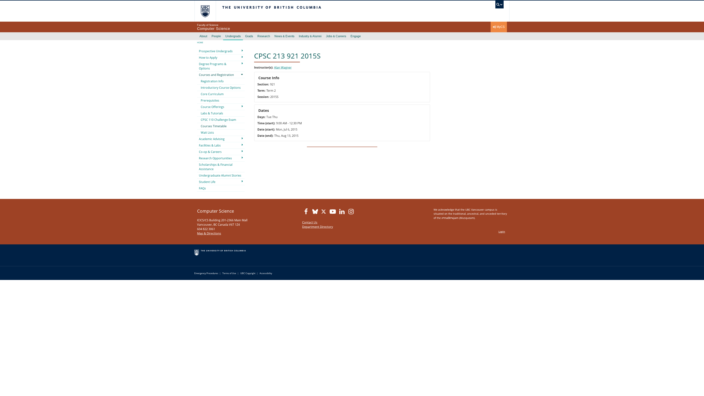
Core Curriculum (212, 94)
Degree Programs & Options (212, 66)
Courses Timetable (214, 126)
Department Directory (317, 227)
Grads (249, 36)
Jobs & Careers (336, 36)
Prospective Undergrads (216, 51)
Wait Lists (207, 133)
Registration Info (212, 81)
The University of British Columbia (205, 11)
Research (263, 36)
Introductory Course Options (221, 88)
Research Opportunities (215, 158)
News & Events (284, 36)
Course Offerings (212, 107)
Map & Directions (209, 233)
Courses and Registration (216, 75)
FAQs (202, 188)
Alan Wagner (283, 67)
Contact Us (309, 222)
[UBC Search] (499, 5)
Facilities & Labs (210, 145)
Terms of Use (229, 273)
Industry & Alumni (310, 36)
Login (501, 231)
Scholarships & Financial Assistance (215, 167)
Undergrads (233, 36)
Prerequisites (210, 100)
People (216, 36)
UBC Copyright (247, 273)
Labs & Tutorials (212, 113)
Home (200, 42)
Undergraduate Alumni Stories (220, 175)
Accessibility (266, 273)
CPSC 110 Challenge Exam (218, 120)
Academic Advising (212, 139)
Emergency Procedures (206, 273)
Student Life (207, 182)
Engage (356, 36)
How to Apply (208, 58)
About (203, 36)
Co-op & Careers (210, 152)
